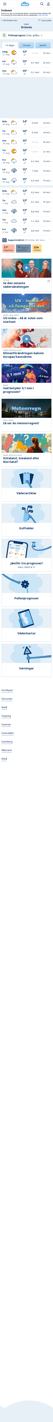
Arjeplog (6, 715)
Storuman (6, 698)
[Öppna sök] (42, 4)
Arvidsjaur (7, 690)
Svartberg (6, 741)
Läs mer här (43, 15)
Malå (4, 707)
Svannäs (6, 724)
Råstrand (6, 750)
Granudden (7, 733)
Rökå (4, 758)
